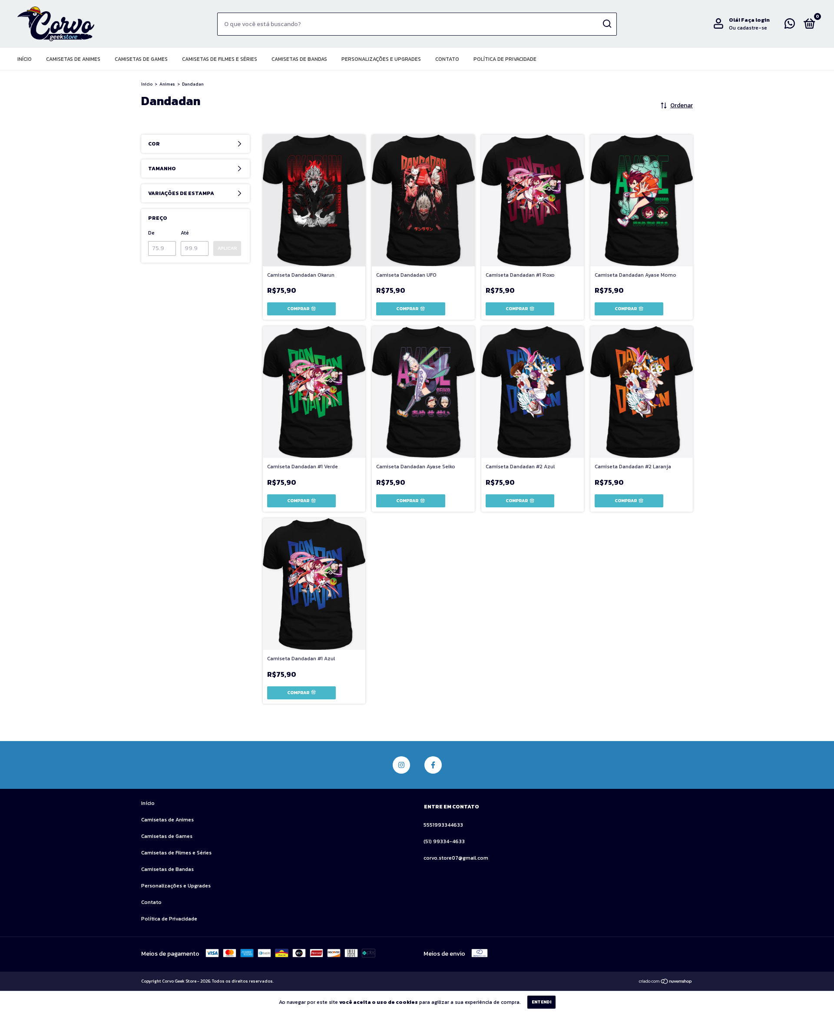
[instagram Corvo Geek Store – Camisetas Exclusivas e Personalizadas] (401, 765)
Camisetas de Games (141, 59)
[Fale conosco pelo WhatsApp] (789, 25)
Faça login (755, 20)
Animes (167, 84)
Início (24, 59)
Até (185, 233)
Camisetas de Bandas (299, 59)
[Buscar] (606, 24)
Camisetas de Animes (73, 59)
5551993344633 (443, 825)
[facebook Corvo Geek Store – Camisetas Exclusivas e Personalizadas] (433, 765)
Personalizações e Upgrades (381, 59)
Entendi (541, 1002)
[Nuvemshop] (666, 982)
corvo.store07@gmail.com (456, 858)
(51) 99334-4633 (444, 841)
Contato (447, 59)
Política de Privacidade (504, 59)
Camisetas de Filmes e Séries (219, 59)
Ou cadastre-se (748, 28)
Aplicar (227, 248)
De (151, 233)
